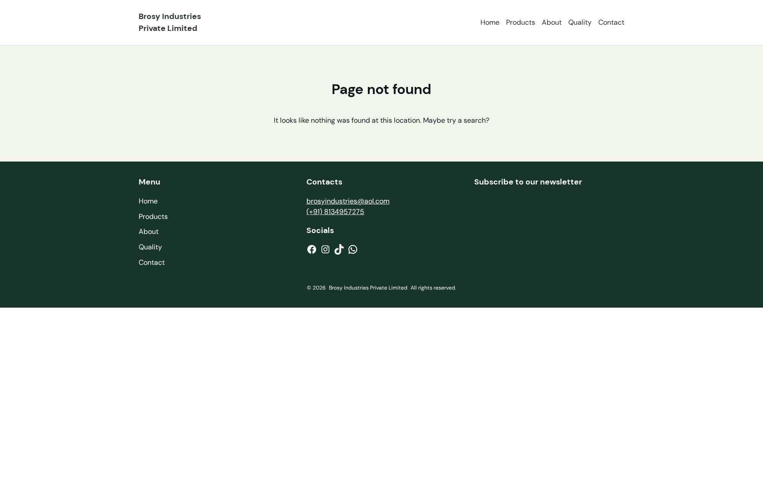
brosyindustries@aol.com (347, 201)
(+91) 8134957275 (335, 211)
